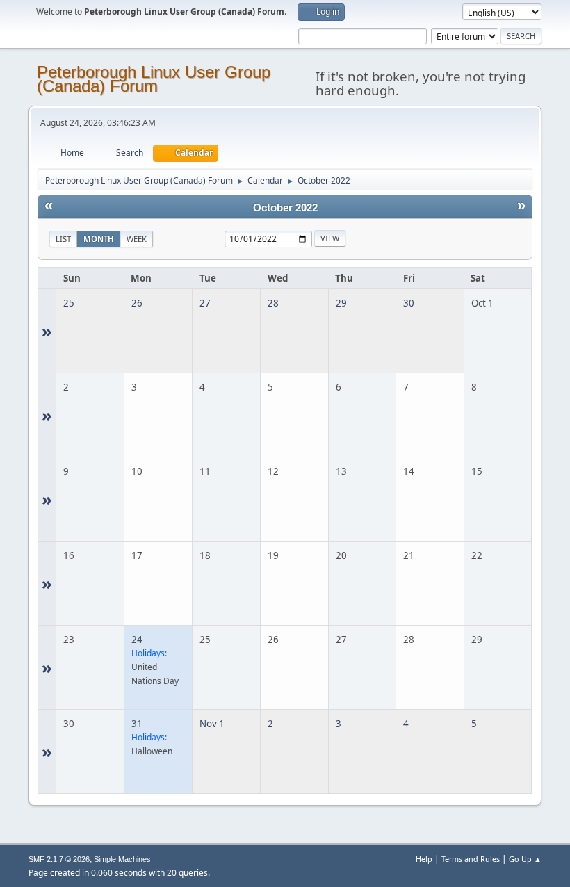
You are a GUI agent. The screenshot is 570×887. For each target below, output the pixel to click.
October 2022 (285, 207)
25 (68, 303)
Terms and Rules (470, 859)
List (63, 239)
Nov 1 (212, 723)
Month (98, 239)
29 (341, 303)
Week (137, 239)
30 (408, 303)
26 (136, 303)
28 (273, 303)
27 (205, 303)
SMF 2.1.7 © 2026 (59, 859)
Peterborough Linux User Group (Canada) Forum (153, 79)
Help (424, 859)
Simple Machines (122, 859)
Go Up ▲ (525, 859)
